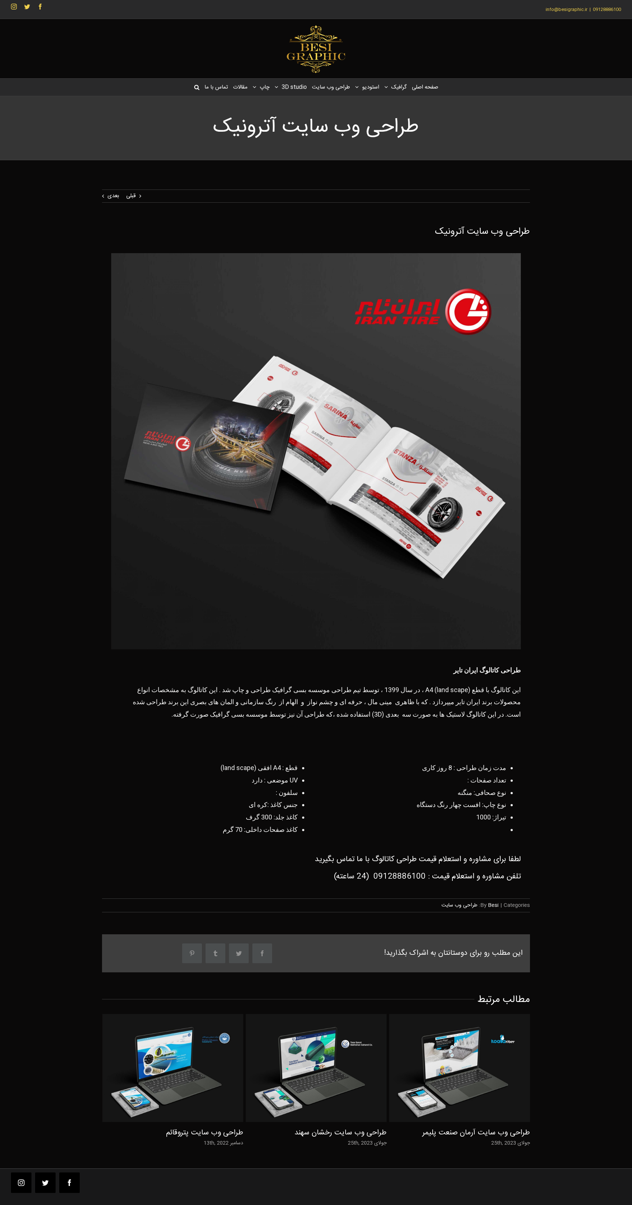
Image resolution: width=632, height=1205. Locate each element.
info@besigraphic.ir (566, 9)
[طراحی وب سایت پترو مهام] (172, 1068)
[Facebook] (40, 7)
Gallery (160, 1068)
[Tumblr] (215, 953)
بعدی (113, 195)
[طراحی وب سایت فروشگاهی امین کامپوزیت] (459, 1068)
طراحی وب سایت (459, 905)
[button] (196, 87)
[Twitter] (27, 7)
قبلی (131, 195)
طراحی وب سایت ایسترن (328, 1068)
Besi (493, 905)
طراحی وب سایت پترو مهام (185, 1068)
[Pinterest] (192, 953)
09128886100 (399, 876)
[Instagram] (14, 7)
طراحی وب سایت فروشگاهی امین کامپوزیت (471, 1068)
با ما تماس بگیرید (342, 859)
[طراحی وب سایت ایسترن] (316, 1068)
